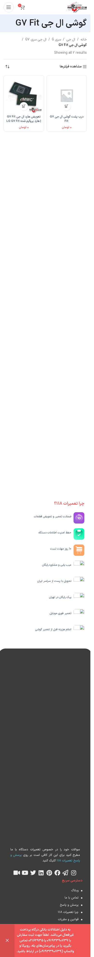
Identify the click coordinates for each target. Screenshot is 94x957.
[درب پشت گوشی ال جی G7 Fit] (66, 95)
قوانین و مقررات (68, 919)
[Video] (17, 873)
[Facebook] (57, 873)
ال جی (70, 39)
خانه (84, 39)
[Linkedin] (41, 873)
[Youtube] (25, 873)
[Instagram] (73, 873)
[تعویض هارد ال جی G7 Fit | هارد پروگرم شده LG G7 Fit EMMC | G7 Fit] (23, 95)
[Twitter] (33, 873)
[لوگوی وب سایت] (76, 7)
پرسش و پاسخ (69, 905)
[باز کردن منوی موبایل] (8, 7)
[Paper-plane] (65, 873)
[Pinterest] (49, 873)
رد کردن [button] (7, 940)
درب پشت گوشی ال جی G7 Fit (66, 118)
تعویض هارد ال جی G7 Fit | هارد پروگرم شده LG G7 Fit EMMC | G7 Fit (24, 120)
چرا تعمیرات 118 (68, 912)
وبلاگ (75, 890)
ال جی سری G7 (36, 39)
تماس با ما (72, 897)
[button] (66, 106)
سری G (56, 39)
